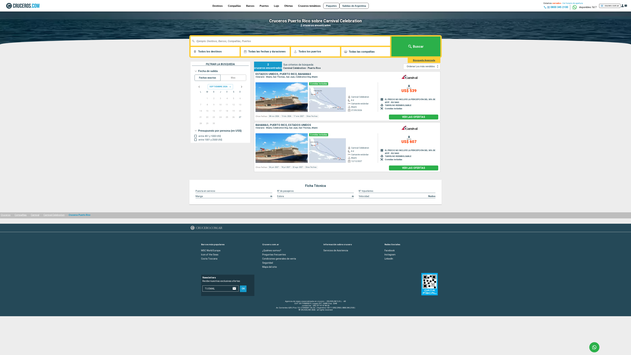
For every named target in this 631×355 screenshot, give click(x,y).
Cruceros (6, 215)
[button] (587, 7)
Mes (233, 77)
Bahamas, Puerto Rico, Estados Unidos (283, 125)
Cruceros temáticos (309, 5)
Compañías (21, 215)
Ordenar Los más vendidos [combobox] (421, 66)
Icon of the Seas (209, 254)
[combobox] (291, 41)
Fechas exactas (207, 77)
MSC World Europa (210, 250)
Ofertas (288, 5)
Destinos (217, 5)
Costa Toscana (209, 258)
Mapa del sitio (269, 266)
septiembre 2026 (218, 86)
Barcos (250, 5)
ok (243, 288)
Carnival (35, 215)
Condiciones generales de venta (279, 258)
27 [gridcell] (240, 117)
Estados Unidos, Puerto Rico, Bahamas (283, 74)
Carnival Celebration (54, 215)
